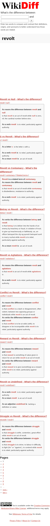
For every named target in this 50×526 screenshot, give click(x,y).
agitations (10, 258)
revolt (2, 103)
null (7, 103)
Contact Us (35, 521)
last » (5, 493)
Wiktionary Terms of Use (22, 514)
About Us (26, 521)
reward (3, 342)
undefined (10, 385)
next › (5, 490)
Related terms (22, 175)
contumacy (10, 175)
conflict (3, 296)
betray (2, 213)
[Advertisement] (25, 70)
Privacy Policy (15, 521)
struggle (3, 420)
